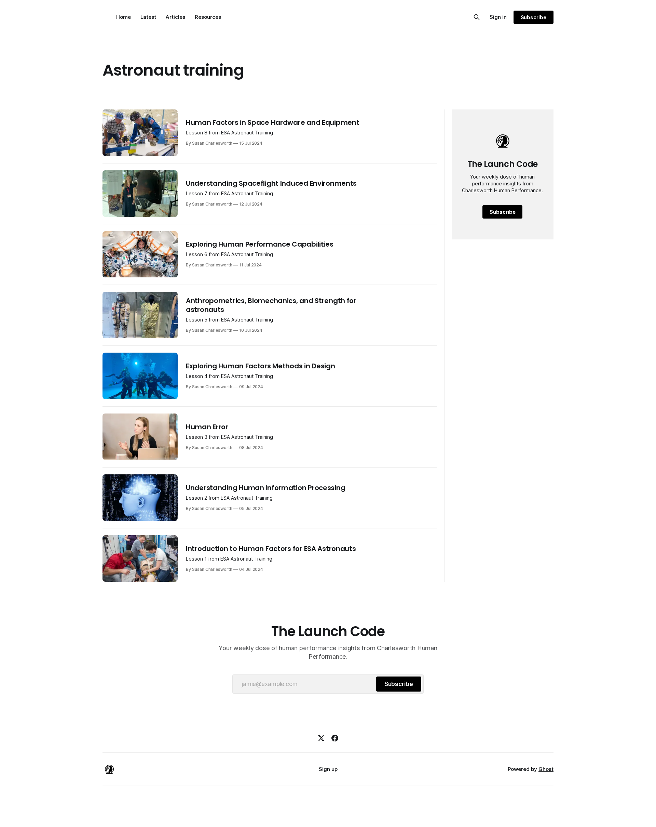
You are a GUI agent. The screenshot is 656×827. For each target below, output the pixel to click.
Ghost (546, 769)
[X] (321, 738)
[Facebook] (334, 738)
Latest (148, 17)
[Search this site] (476, 17)
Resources (208, 17)
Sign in (498, 17)
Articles (175, 17)
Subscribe (533, 17)
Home (123, 17)
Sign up (328, 769)
